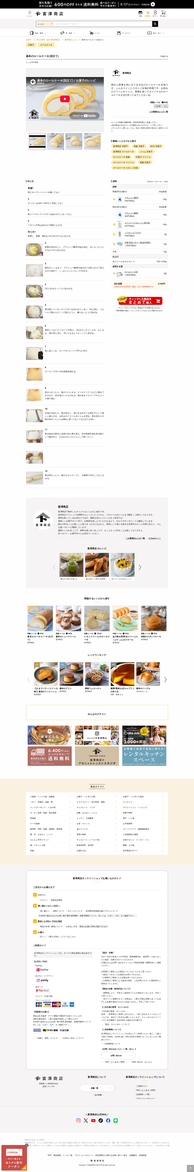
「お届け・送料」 (113, 915)
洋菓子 (31, 44)
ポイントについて (75, 911)
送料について (58, 911)
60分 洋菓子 (155, 146)
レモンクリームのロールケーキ (97, 638)
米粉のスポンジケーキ (151, 636)
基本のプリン (66, 688)
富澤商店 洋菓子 (120, 146)
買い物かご (45, 911)
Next (140, 567)
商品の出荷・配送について (51, 926)
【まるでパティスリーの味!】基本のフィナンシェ (46, 690)
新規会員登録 (56, 900)
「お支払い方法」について (72, 1038)
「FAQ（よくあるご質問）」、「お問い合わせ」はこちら (128, 1061)
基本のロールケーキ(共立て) (40, 638)
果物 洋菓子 (145, 162)
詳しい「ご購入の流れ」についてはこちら (58, 936)
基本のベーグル (143, 688)
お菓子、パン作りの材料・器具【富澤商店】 (43, 39)
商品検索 (57, 1155)
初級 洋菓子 (139, 146)
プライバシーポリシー (145, 1098)
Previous (54, 567)
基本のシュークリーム (66, 636)
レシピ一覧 (67, 1155)
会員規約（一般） (143, 1094)
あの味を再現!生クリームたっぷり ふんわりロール (125, 638)
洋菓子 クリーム (143, 156)
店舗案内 (133, 1155)
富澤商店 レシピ (71, 39)
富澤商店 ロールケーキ (123, 151)
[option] (65, 100)
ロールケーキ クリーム (123, 162)
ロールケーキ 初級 (121, 156)
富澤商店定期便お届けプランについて (102, 911)
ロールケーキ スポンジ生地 (125, 167)
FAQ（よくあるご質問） (146, 1090)
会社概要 (98, 1094)
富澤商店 (127, 72)
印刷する (164, 56)
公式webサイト (154, 538)
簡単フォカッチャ (93, 688)
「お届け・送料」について (46, 1038)
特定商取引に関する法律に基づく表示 (111, 1155)
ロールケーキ (46, 44)
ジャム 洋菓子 (146, 151)
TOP (49, 1155)
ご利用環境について (112, 1043)
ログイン (44, 900)
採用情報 (142, 1155)
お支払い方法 (71, 926)
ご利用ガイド (141, 1086)
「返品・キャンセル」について (117, 1024)
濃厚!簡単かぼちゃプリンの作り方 (122, 690)
